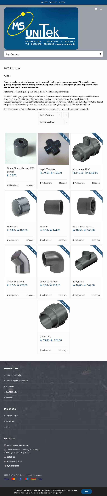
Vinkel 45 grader (15, 281)
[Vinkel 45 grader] (21, 261)
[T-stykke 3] (86, 261)
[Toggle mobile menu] (101, 8)
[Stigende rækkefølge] (66, 115)
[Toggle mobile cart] (95, 8)
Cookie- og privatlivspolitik (17, 380)
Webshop (53, 2)
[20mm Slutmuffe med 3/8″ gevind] (21, 148)
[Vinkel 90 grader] (53, 261)
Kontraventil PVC (81, 169)
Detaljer (31, 185)
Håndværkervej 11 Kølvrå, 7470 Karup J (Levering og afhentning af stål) (21, 451)
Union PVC (45, 336)
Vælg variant (47, 183)
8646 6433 (11, 457)
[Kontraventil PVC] (86, 149)
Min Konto (10, 421)
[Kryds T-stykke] (53, 149)
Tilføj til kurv (13, 185)
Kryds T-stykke (47, 169)
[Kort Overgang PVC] (86, 206)
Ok (86, 491)
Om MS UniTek (12, 392)
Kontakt (62, 2)
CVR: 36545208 (13, 466)
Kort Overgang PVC (83, 226)
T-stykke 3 (78, 281)
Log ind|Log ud (12, 415)
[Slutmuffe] (21, 206)
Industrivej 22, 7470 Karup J (18, 445)
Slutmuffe (12, 226)
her (60, 493)
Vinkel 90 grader (48, 281)
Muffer (43, 226)
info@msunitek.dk (14, 461)
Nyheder (44, 2)
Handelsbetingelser (14, 375)
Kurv (8, 427)
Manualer (10, 386)
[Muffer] (53, 206)
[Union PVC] (53, 316)
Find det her (35, 104)
